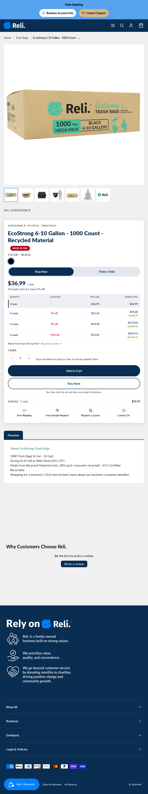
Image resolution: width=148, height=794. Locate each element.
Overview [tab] (13, 435)
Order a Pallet (107, 271)
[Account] (131, 25)
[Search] (121, 25)
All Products (71, 784)
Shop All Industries (52, 784)
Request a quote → (51, 343)
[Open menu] (113, 25)
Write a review (74, 564)
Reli (139, 784)
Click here (51, 474)
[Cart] (141, 25)
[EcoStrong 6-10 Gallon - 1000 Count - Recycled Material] (42, 195)
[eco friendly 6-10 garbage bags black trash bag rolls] (11, 195)
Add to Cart (74, 370)
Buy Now (74, 383)
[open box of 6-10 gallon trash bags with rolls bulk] (26, 195)
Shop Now (41, 271)
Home (7, 37)
